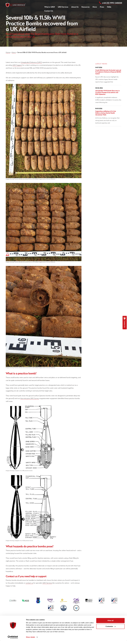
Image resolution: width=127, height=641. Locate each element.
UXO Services (63, 7)
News (95, 7)
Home (8, 52)
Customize (109, 626)
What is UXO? (49, 7)
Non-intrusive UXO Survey (29, 398)
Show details (30, 637)
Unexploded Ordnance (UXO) (31, 62)
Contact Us (48, 11)
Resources (86, 7)
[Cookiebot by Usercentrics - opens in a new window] (13, 637)
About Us (75, 7)
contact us (29, 583)
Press (102, 7)
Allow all (110, 620)
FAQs (109, 7)
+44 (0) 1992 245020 (112, 3)
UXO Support (17, 65)
